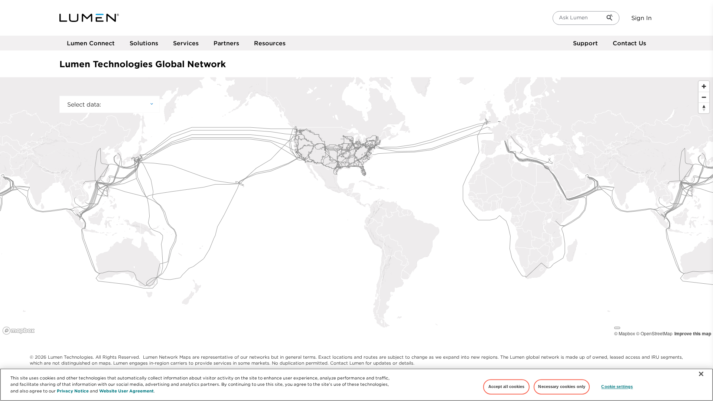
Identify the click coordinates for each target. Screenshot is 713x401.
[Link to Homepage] (89, 18)
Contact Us (629, 43)
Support (585, 43)
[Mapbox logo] (18, 330)
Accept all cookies (506, 386)
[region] (356, 207)
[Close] (701, 374)
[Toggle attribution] (617, 328)
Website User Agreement (126, 390)
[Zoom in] (704, 86)
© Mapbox (624, 333)
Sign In (641, 18)
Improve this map (692, 333)
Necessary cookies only (561, 386)
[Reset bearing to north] (704, 107)
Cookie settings (617, 386)
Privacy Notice (73, 390)
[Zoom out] (704, 97)
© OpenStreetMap (654, 333)
